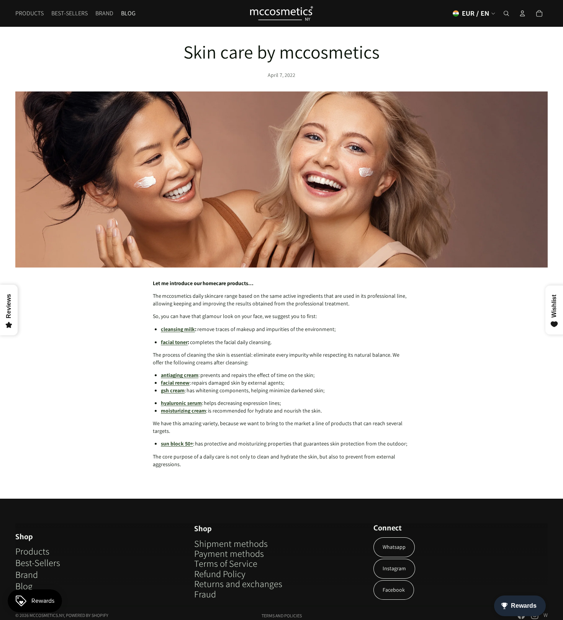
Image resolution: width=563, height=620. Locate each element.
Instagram (394, 568)
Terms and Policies (282, 615)
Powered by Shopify (87, 615)
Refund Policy (219, 574)
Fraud (205, 594)
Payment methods (229, 553)
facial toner (174, 342)
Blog (24, 586)
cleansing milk (178, 329)
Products (32, 551)
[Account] (522, 13)
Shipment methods (231, 543)
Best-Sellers (37, 562)
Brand (26, 574)
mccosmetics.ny (46, 615)
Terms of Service (225, 563)
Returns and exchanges (238, 584)
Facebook (394, 589)
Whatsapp (394, 546)
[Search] (506, 13)
